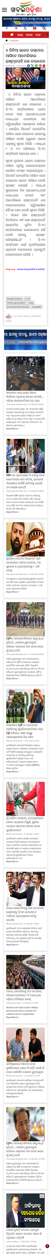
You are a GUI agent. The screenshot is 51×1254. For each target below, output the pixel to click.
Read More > (12, 428)
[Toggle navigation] (44, 28)
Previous (42, 34)
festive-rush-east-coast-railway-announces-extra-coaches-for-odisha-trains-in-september (22, 1011)
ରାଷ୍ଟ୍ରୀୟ (14, 40)
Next (47, 34)
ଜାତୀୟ (29, 34)
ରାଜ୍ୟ (20, 34)
